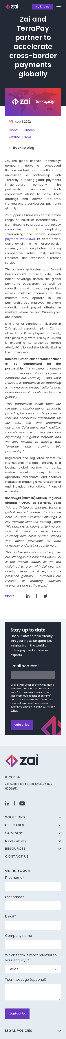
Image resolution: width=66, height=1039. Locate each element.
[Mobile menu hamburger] (58, 6)
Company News (20, 136)
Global (13, 130)
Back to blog (23, 147)
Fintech (29, 130)
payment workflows (20, 239)
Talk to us (42, 6)
